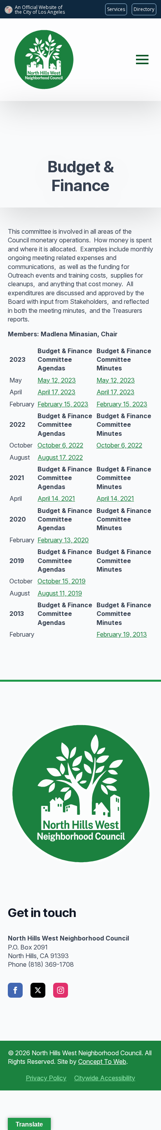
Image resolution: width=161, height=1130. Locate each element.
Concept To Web (102, 1061)
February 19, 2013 (122, 634)
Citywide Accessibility (104, 1078)
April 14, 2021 (56, 498)
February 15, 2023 (63, 404)
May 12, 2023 (57, 380)
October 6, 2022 (60, 445)
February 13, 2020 (63, 540)
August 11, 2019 (60, 593)
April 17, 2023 (56, 392)
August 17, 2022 (60, 457)
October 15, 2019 (62, 581)
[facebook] (15, 990)
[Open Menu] (142, 59)
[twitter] (37, 990)
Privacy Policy (46, 1078)
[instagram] (60, 990)
